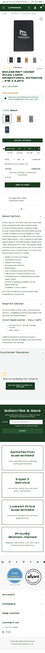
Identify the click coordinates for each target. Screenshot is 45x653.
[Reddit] (37, 562)
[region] (12, 67)
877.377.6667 (37, 2)
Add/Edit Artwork (22, 140)
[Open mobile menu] (3, 8)
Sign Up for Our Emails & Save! (14, 2)
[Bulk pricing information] (3, 148)
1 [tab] (21, 209)
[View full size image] (41, 19)
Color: (10, 111)
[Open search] (29, 7)
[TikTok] (30, 562)
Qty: (7, 159)
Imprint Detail (12, 304)
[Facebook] (16, 562)
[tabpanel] (22, 199)
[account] (35, 7)
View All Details (10, 93)
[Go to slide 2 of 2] (41, 60)
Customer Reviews (14, 352)
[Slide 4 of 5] (34, 60)
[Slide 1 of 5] (10, 60)
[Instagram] (9, 562)
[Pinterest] (23, 562)
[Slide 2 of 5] (18, 60)
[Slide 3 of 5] (26, 60)
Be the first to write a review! (20, 386)
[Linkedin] (2, 562)
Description (11, 216)
